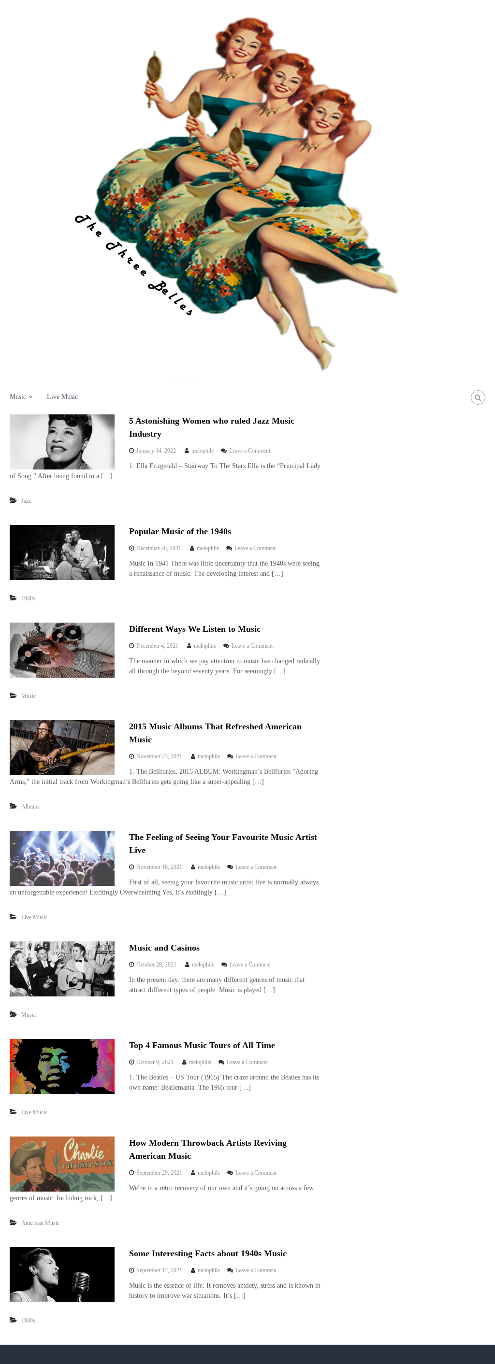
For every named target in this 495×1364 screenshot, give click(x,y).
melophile (202, 450)
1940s (28, 598)
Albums (30, 806)
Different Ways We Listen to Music (195, 629)
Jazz (26, 500)
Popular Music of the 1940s (180, 531)
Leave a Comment (249, 450)
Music (18, 396)
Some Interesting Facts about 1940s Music (208, 1253)
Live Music (62, 396)
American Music (40, 1223)
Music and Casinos (164, 947)
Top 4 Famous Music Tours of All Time (202, 1045)
